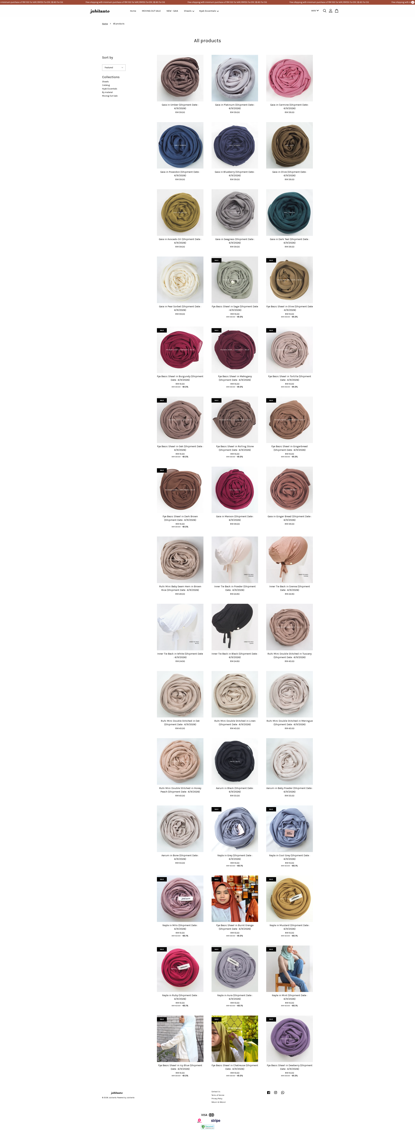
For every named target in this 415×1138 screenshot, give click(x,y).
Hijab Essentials (207, 11)
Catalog (106, 85)
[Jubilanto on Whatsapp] (282, 1094)
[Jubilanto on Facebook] (268, 1094)
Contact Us (216, 1092)
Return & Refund (218, 1102)
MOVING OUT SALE (151, 11)
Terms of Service (218, 1095)
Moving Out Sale (110, 96)
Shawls (188, 11)
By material (107, 92)
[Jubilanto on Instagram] (275, 1094)
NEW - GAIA (172, 11)
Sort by (107, 57)
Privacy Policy (217, 1099)
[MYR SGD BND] (314, 11)
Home (133, 11)
